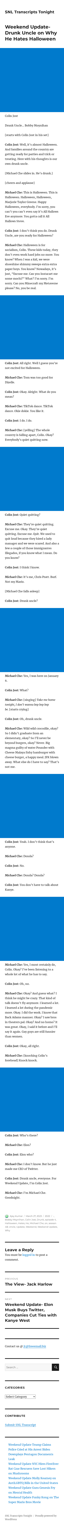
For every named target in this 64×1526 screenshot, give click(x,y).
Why (7, 1230)
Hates (21, 1223)
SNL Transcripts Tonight (29, 12)
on (46, 1223)
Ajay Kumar (16, 1216)
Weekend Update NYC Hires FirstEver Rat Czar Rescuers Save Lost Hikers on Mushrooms (33, 1468)
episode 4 (50, 1219)
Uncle (12, 1226)
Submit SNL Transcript (20, 1425)
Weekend (31, 1226)
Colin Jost (30, 1219)
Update (20, 1226)
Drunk (40, 1219)
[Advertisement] (32, 80)
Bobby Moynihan (14, 1219)
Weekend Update (47, 1226)
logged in (28, 1255)
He (27, 1223)
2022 (47, 1216)
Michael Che (37, 1223)
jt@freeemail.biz (35, 1346)
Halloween (11, 1223)
